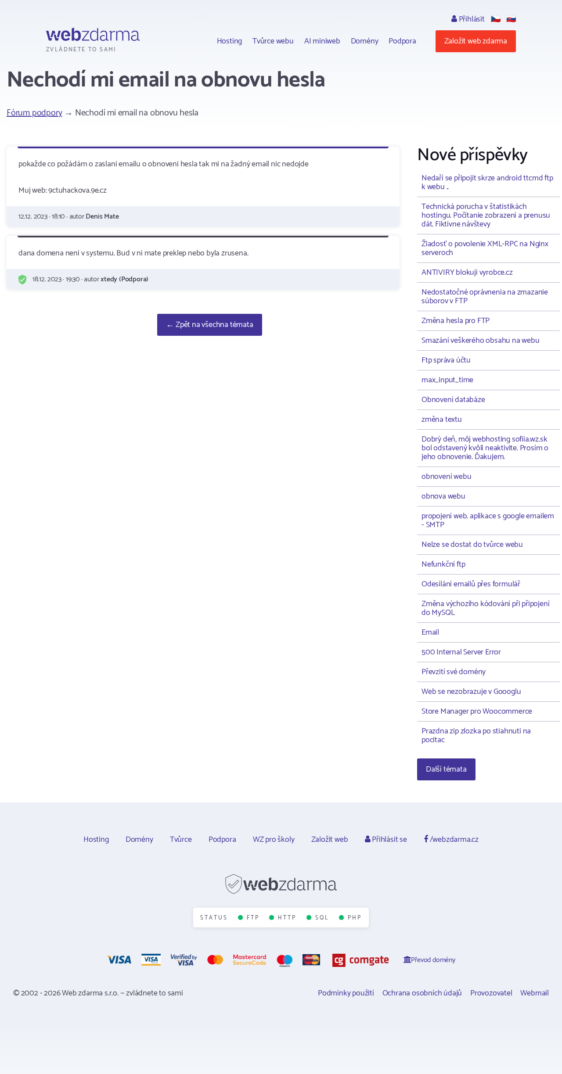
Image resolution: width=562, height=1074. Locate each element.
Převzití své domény (454, 672)
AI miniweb (322, 41)
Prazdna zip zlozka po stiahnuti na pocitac (476, 736)
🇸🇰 (511, 19)
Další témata (446, 769)
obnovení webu (446, 476)
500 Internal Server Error (461, 652)
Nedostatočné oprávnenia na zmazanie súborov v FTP (485, 297)
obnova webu (443, 496)
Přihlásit (471, 19)
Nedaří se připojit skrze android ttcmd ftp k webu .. (487, 183)
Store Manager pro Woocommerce (477, 711)
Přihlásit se (388, 839)
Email (430, 632)
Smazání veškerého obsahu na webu (481, 340)
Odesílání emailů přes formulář (471, 584)
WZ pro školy (274, 839)
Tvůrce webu (273, 41)
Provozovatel (491, 993)
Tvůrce (181, 839)
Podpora (402, 41)
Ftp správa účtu (446, 360)
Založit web (329, 839)
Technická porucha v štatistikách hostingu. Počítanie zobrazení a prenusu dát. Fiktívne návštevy (486, 215)
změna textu (442, 419)
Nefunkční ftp (443, 564)
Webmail (534, 993)
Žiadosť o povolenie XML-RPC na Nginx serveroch (485, 248)
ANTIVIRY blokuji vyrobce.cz (467, 272)
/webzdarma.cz (453, 839)
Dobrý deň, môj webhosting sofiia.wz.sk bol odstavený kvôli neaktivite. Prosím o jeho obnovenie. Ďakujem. (485, 448)
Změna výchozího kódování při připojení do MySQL (485, 608)
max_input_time (447, 380)
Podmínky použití (346, 993)
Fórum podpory (34, 113)
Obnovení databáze (453, 399)
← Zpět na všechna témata (209, 324)
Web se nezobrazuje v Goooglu (471, 691)
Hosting (229, 41)
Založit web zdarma (475, 41)
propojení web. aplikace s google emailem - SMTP (488, 521)
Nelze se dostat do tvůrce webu (472, 544)
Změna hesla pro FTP (456, 320)
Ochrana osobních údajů (422, 993)
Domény (364, 41)
